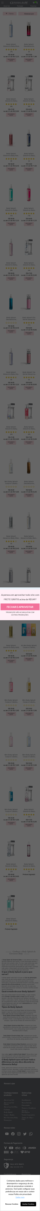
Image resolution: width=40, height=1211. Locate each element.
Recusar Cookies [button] (11, 1204)
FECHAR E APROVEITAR (20, 606)
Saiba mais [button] (20, 1197)
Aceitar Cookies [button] (28, 1204)
